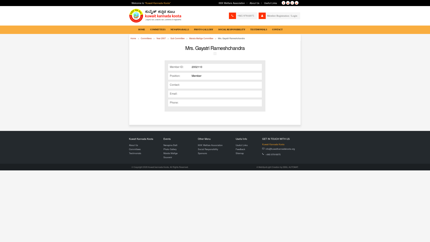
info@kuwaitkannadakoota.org (280, 148)
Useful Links (270, 3)
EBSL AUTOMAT (290, 167)
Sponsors (202, 153)
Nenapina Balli (179, 29)
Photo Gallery (203, 29)
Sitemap (240, 153)
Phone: (174, 102)
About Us (254, 3)
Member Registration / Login (282, 15)
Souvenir (167, 157)
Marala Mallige (170, 153)
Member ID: (177, 67)
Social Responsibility (231, 29)
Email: (173, 93)
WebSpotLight (264, 167)
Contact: (175, 84)
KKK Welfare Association (232, 3)
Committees (157, 29)
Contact (277, 29)
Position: (175, 75)
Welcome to (151, 3)
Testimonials (258, 29)
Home (141, 29)
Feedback (240, 149)
